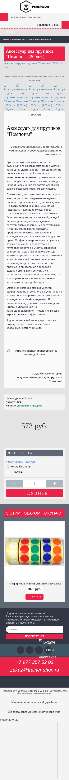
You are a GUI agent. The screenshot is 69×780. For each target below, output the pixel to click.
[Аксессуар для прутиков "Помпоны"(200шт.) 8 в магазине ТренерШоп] (47, 97)
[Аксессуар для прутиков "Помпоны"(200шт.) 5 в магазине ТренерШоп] (9, 97)
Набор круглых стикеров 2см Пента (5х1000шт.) (35, 583)
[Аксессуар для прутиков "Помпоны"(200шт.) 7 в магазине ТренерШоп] (34, 97)
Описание (34, 114)
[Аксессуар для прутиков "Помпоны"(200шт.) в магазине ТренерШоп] (34, 65)
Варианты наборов (22, 462)
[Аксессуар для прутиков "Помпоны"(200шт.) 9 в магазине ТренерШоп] (59, 97)
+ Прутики (16, 471)
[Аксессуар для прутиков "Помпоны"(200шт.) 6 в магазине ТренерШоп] (22, 97)
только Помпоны (20, 466)
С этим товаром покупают (34, 513)
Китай (28, 398)
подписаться (34, 636)
